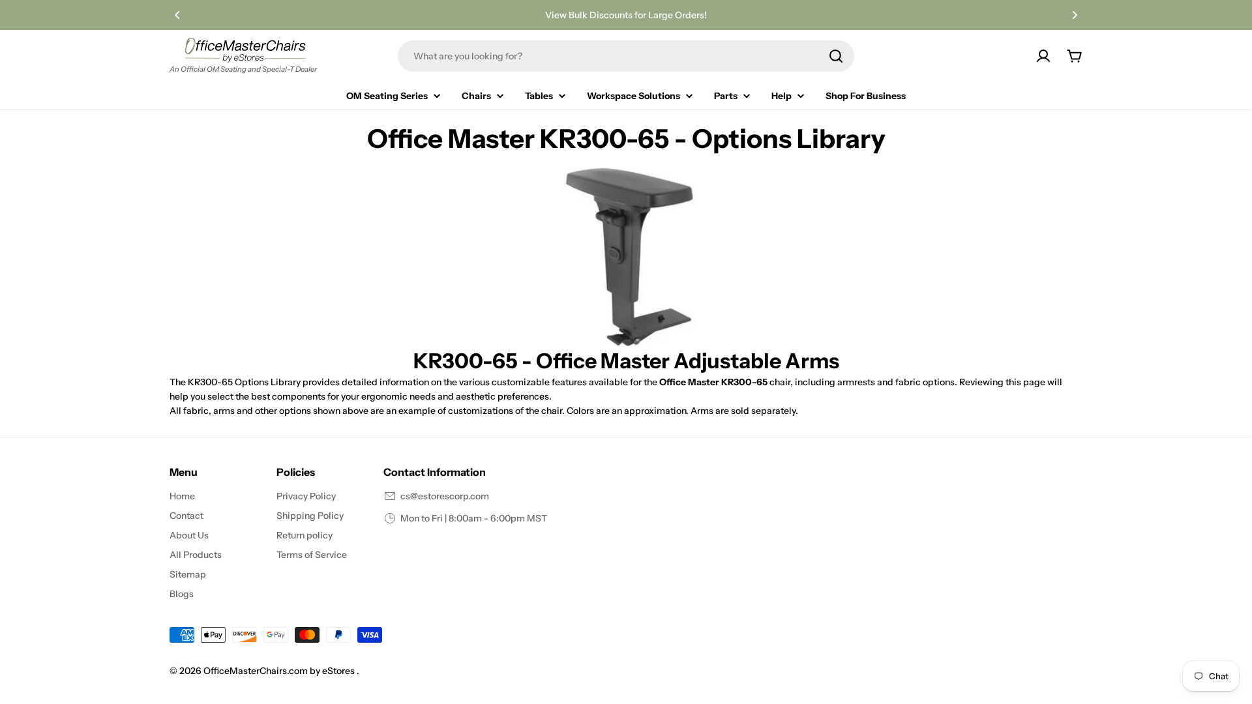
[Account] (1043, 56)
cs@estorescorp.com (444, 496)
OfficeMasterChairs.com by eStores (280, 671)
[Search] (836, 56)
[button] (177, 15)
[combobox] (626, 56)
